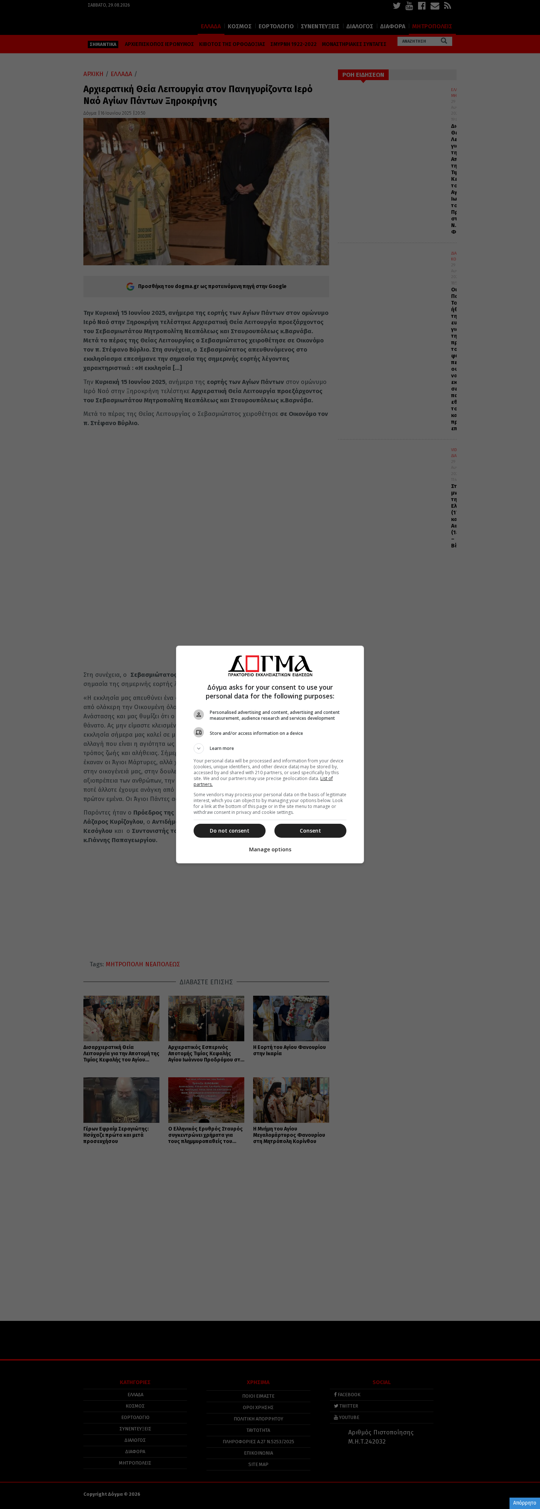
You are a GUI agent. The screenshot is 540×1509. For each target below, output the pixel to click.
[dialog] (270, 754)
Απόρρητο (524, 1503)
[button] (270, 748)
